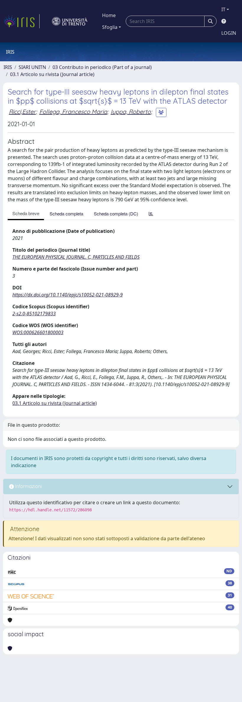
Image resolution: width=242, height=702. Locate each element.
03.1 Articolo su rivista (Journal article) (52, 74)
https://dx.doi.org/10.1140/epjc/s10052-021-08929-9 (67, 294)
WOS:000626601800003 (37, 332)
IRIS (8, 67)
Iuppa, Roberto (131, 111)
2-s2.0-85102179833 (34, 313)
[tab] (151, 213)
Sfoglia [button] (109, 27)
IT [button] (223, 9)
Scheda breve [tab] (25, 213)
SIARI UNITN (32, 67)
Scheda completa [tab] (66, 213)
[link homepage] (22, 21)
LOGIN (228, 33)
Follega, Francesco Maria (73, 111)
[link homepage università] (69, 21)
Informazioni (28, 486)
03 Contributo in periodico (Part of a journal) (102, 67)
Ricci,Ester (22, 111)
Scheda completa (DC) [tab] (116, 213)
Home (109, 15)
